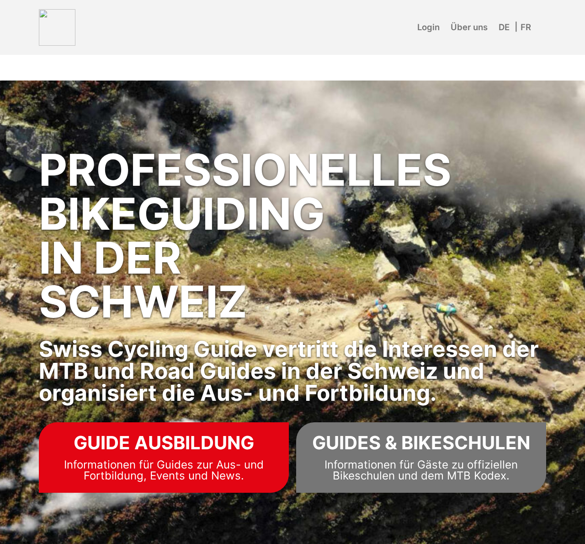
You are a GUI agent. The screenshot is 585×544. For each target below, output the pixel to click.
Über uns (469, 27)
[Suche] (542, 21)
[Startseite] (57, 27)
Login (428, 27)
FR (526, 27)
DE (504, 27)
